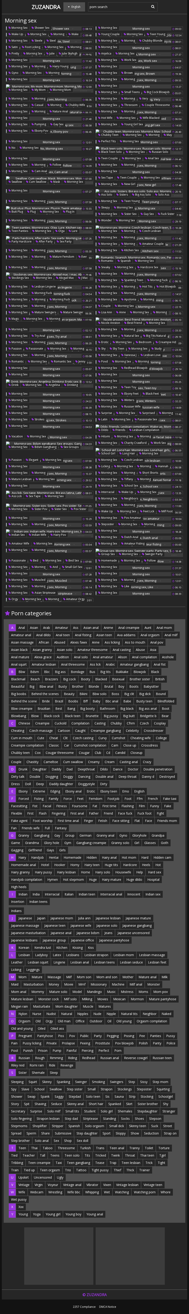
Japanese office (82, 940)
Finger (88, 820)
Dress (15, 784)
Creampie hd (167, 342)
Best (58, 708)
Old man (64, 1021)
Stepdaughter (147, 1111)
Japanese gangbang (137, 925)
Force (67, 798)
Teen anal (116, 1148)
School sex (131, 485)
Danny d (148, 776)
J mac (84, 278)
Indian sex (18, 535)
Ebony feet (131, 394)
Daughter (39, 769)
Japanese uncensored (134, 933)
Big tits (105, 672)
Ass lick (16, 496)
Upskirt (23, 1177)
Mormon (137, 999)
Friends (120, 430)
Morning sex (19, 28)
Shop (68, 1140)
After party (45, 241)
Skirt (129, 1104)
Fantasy (61, 828)
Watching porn (145, 1192)
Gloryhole (139, 835)
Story (15, 1104)
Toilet (149, 1148)
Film (142, 806)
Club (98, 752)
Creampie (42, 723)
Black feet (152, 394)
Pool (14, 1050)
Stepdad (75, 1096)
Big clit (129, 694)
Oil (109, 1021)
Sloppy (121, 1133)
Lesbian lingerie (45, 286)
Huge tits (111, 865)
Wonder (106, 220)
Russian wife (132, 406)
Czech (144, 723)
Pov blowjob (124, 1043)
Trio (68, 1170)
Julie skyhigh (69, 53)
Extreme (39, 791)
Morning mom (61, 90)
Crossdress (149, 745)
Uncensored (43, 1177)
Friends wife (31, 828)
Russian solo (159, 152)
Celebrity (132, 730)
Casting (100, 723)
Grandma (32, 843)
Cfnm (131, 723)
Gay (57, 835)
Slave (25, 1089)
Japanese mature (138, 918)
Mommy (37, 991)
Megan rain (19, 1006)
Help (139, 872)
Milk (165, 977)
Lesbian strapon (96, 955)
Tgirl (162, 1155)
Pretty (15, 53)
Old (38, 1021)
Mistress (127, 991)
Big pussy (111, 716)
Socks (125, 1118)
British (160, 679)
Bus (92, 672)
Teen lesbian (130, 1162)
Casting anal (129, 762)
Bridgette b (148, 716)
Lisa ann (106, 312)
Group (69, 835)
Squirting (163, 1089)
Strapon (106, 1089)
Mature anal (148, 977)
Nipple (111, 1014)
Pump (57, 1050)
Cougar (84, 752)
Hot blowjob (167, 286)
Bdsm (34, 672)
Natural (66, 1014)
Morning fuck (159, 280)
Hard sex (154, 872)
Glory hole (51, 843)
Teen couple (109, 158)
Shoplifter (39, 1126)
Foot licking (32, 47)
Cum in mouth (21, 738)
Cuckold (60, 723)
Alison (122, 657)
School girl (107, 453)
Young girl (53, 1214)
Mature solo (58, 991)
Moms (143, 991)
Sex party (65, 241)
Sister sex (130, 214)
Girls (62, 850)
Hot (158, 865)
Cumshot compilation (90, 745)
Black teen (72, 716)
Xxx (21, 1207)
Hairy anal (109, 857)
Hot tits (147, 286)
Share (45, 1133)
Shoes (139, 1118)
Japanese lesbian (108, 918)
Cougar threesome (60, 752)
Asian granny (42, 649)
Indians (16, 911)
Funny (154, 806)
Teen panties (19, 231)
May (169, 135)
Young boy (73, 1214)
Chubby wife (76, 105)
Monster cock (48, 999)
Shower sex (41, 28)
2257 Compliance (84, 1306)
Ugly (60, 1177)
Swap (31, 1096)
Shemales (125, 1111)
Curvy (102, 738)
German (86, 835)
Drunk (22, 769)
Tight (161, 1162)
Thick (130, 1170)
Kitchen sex (131, 250)
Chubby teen (109, 135)
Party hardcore (21, 241)
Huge (93, 879)
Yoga (37, 1214)
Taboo (48, 1148)
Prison (42, 1050)
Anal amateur (103, 657)
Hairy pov (59, 535)
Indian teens (38, 901)
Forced (23, 798)
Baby (96, 701)
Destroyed (167, 776)
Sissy (144, 1082)
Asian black (19, 649)
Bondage (77, 672)
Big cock (69, 679)
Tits (87, 1155)
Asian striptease (45, 593)
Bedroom (144, 342)
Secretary (18, 1111)
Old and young (22, 1028)
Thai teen (147, 1155)
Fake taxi (169, 798)
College (161, 738)
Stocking (147, 1096)
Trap (112, 1162)
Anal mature (20, 657)
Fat (94, 806)
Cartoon (64, 730)
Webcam (36, 1192)
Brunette (92, 716)
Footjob (113, 798)
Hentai (54, 857)
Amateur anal (21, 635)
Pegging (113, 1036)
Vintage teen (153, 1185)
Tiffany (128, 479)
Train (15, 1170)
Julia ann (84, 918)
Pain (14, 1043)
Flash (43, 813)
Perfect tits (108, 141)
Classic (54, 745)
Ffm (140, 798)
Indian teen (87, 894)
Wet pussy (19, 1199)
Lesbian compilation (145, 430)
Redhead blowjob (136, 368)
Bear (165, 716)
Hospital (153, 879)
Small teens (132, 92)
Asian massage (22, 642)
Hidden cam (162, 857)
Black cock (52, 716)
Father (94, 813)
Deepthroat (86, 769)
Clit (65, 738)
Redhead (88, 1058)
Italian (69, 894)
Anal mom (164, 627)
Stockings (125, 1089)
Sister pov (40, 509)
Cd (108, 752)
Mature (37, 977)
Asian (34, 627)
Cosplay (160, 723)
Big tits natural (155, 336)
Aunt (148, 627)
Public (84, 1036)
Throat (130, 1155)
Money (54, 984)
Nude (97, 1014)
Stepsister (107, 524)
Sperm (31, 1133)
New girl (129, 184)
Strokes (39, 419)
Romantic (106, 261)
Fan (14, 828)
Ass (75, 627)
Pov (72, 1036)
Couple (105, 306)
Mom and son (106, 977)
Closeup (136, 752)
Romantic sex (62, 361)
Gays (50, 850)
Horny (74, 865)
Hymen (52, 879)
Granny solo (120, 843)
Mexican (119, 999)
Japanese (25, 918)
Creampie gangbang (106, 730)
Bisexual (118, 679)
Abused (59, 642)
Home (85, 872)
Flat (137, 820)
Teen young (157, 34)
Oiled (41, 1028)
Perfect (103, 1050)
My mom (40, 90)
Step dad (71, 1118)
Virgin (39, 1185)
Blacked (101, 679)
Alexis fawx (78, 642)
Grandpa (158, 835)
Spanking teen (133, 280)
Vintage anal (72, 1185)
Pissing (129, 1036)
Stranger (168, 1111)
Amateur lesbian (44, 664)
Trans (100, 1148)
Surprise (106, 413)
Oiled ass (57, 1028)
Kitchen (61, 947)
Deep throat (127, 776)
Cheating (17, 730)
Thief (117, 1170)
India (36, 894)
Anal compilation (144, 657)
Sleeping (17, 1082)
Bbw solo (99, 694)
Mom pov (160, 991)
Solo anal (42, 1140)
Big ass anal (148, 708)
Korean (23, 947)
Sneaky (105, 267)
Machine (118, 984)
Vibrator (92, 1185)
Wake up (17, 34)
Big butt (129, 716)
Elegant (33, 460)
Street (167, 1126)
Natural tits (129, 1014)
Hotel (45, 865)
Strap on (170, 1133)
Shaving (40, 1104)
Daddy (56, 769)
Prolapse (68, 1043)
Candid (120, 752)
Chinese (24, 723)
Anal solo (81, 657)
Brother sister (140, 679)
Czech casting (83, 738)
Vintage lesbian (127, 1185)
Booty (85, 679)
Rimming (56, 1058)
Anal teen (63, 635)
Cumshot (118, 738)
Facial (47, 806)
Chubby (116, 723)
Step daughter (87, 1133)
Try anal (39, 336)
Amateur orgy (75, 599)
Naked (166, 1014)
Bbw (21, 672)
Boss (115, 694)
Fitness (61, 806)
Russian (24, 1058)
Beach (35, 679)
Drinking (72, 385)
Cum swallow (37, 182)
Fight (160, 813)
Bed (35, 560)
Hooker (59, 865)
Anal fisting (83, 635)
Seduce (56, 1104)
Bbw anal (46, 686)
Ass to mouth (135, 642)
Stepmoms (19, 1126)
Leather (17, 962)
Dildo (104, 430)
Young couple (110, 34)
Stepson (155, 1118)
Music (111, 991)
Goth (164, 843)
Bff (85, 701)
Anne (122, 312)
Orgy (14, 599)
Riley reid (17, 1065)
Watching (122, 1192)
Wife (21, 1192)
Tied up (29, 1170)
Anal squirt (19, 664)
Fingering (58, 813)
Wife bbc (73, 1192)
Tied (14, 1155)
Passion (16, 349)
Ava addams (126, 635)
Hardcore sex (149, 267)
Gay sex (58, 124)
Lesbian (24, 955)
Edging (55, 791)
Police (170, 1043)
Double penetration (157, 769)
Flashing (127, 806)
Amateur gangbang (134, 664)
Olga (61, 231)
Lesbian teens (104, 962)
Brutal (108, 686)
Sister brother (148, 1104)
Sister (22, 1072)
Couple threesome (157, 105)
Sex (56, 1140)
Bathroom (107, 708)
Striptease (90, 1118)
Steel (52, 41)
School (39, 1089)
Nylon (22, 1014)
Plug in (69, 212)
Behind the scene (24, 701)
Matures (104, 1006)
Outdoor (96, 1021)
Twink (115, 1155)
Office (80, 1021)
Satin (14, 47)
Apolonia (130, 299)
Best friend (134, 323)
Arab (46, 627)
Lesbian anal (79, 962)
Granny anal (105, 835)
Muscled (39, 580)
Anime (108, 627)
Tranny (134, 1148)
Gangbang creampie (91, 843)
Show (135, 1133)
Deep (40, 784)
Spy (13, 1089)
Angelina (54, 385)
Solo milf (53, 1111)
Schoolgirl (165, 1096)
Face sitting (120, 820)
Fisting (39, 798)
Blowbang (18, 716)
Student (90, 1111)
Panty (157, 1043)
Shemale (38, 1072)
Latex (57, 955)
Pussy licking (32, 1043)
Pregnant (25, 1036)
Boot (165, 708)
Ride (52, 1065)
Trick (149, 1162)
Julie (52, 53)
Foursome (79, 806)
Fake (167, 806)
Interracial (107, 492)
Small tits (72, 1111)
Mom (22, 977)
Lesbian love (152, 355)
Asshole (168, 657)
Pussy (170, 1036)
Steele (38, 41)
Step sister (75, 1089)
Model (77, 991)
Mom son (84, 977)
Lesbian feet (157, 962)
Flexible (16, 813)
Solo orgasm (94, 1126)
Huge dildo (134, 879)
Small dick (116, 1126)
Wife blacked (150, 118)
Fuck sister (167, 214)
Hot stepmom (73, 879)
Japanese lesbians (24, 940)
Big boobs (18, 694)
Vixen (107, 1185)
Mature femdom (63, 257)
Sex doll (82, 1140)
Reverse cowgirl (136, 1058)
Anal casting (122, 649)
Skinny (47, 1082)
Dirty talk (17, 776)
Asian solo (64, 649)
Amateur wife (20, 543)
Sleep (54, 1072)
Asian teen (104, 635)
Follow (56, 165)
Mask (56, 182)
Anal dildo (43, 635)
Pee (142, 1036)
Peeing (85, 1043)
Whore (166, 1192)
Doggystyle (86, 784)
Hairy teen (92, 865)
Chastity (32, 762)
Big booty (87, 708)
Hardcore (130, 865)
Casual (38, 105)
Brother (77, 686)
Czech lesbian (151, 231)
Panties (155, 1036)
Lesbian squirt (38, 962)
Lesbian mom (123, 955)
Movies (102, 999)
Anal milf (171, 635)
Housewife (123, 872)
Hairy (22, 857)
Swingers (116, 1082)
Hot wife (106, 118)
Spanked (114, 1104)
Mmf (82, 984)
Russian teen (162, 1058)
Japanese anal (61, 933)
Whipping (92, 1192)
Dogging (51, 776)
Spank (45, 1096)
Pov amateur (132, 518)
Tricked (100, 1155)
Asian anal (91, 627)
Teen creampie (39, 1162)
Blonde (94, 686)
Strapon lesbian (48, 1118)
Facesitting (19, 806)
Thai (34, 1148)
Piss (61, 1036)
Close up (129, 745)
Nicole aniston (110, 323)
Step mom (160, 1082)
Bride (46, 701)
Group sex (107, 554)
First (30, 813)
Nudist (51, 1014)
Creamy (94, 762)
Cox (38, 752)
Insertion (17, 901)
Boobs (73, 701)
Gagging (17, 850)
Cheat (53, 738)
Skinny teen (137, 1126)
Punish (28, 1050)
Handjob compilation (26, 879)
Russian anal (109, 1058)
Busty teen (144, 701)
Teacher (29, 1155)
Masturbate (41, 1006)
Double (35, 776)
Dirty (103, 784)
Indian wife (38, 535)
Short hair (96, 1104)
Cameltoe (51, 762)
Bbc (47, 672)
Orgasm (24, 1021)
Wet (107, 1192)
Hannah (162, 466)
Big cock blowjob (158, 92)
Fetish (102, 820)
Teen (22, 1148)
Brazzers (51, 679)
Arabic (110, 664)
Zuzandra (46, 7)
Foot (128, 798)
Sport (107, 1133)
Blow (35, 716)
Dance (118, 769)
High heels (19, 887)
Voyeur (53, 1185)
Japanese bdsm (88, 933)
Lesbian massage (152, 955)
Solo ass (163, 195)
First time (109, 806)
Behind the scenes (45, 694)
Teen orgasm (50, 1170)
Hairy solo (102, 872)
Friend (108, 813)
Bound (161, 694)
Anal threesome (73, 664)
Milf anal (136, 984)
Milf (69, 977)
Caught (80, 730)
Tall (42, 1155)
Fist (35, 806)
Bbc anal (111, 701)
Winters (129, 400)
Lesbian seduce (131, 962)
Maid (14, 984)
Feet (80, 798)
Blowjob (139, 672)
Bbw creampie (21, 708)
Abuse (140, 649)
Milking (87, 999)
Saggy (59, 1096)
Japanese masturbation (28, 933)
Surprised (148, 413)
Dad (69, 769)
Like (126, 586)
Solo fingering (21, 1118)
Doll (28, 784)
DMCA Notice (107, 1306)
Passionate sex (147, 419)
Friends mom (167, 820)
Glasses (150, 843)
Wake (75, 34)
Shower (16, 1096)
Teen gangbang (78, 1162)
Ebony (23, 791)
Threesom (131, 105)
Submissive (63, 1133)
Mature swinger (72, 312)
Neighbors (131, 498)
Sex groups (71, 447)
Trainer (144, 1170)
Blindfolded (165, 701)
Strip (132, 1096)
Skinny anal (75, 1104)
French (153, 798)
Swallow (16, 182)
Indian (22, 894)
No (13, 148)
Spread (16, 1133)
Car (66, 745)
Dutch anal (131, 537)
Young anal (94, 1214)
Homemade (108, 560)
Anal (21, 627)
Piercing (87, 1050)
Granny (23, 835)
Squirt (33, 1082)
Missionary (99, 984)
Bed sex (73, 560)
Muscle (88, 1006)
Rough (40, 1058)
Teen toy (130, 387)
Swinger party (153, 554)
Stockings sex (20, 278)
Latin (103, 419)
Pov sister (79, 509)
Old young (124, 1021)
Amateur (61, 627)
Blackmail (18, 679)
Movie (68, 984)
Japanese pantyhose (114, 940)
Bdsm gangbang (45, 447)
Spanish (125, 261)
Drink (14, 385)
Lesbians (72, 955)
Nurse (36, 1014)
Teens (54, 1155)
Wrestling (55, 1192)
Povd (104, 361)
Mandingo (94, 991)
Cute (40, 738)
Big (32, 686)
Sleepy (105, 207)
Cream (110, 762)
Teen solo (72, 1155)
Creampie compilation (27, 745)
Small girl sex (73, 567)
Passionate (35, 349)
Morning (58, 34)
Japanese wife (81, 925)
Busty (62, 686)
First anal (77, 813)
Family (53, 798)
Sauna (119, 1096)
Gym (67, 843)
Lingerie (59, 962)
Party (98, 1036)
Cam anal (40, 171)
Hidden (91, 857)
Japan (41, 918)
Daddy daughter (61, 784)
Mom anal (18, 991)
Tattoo (81, 1170)
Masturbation (34, 984)
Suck (154, 1126)
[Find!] (152, 6)
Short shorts (150, 473)
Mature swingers (45, 312)
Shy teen (118, 349)
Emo (125, 791)
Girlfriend (35, 850)
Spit (27, 1104)
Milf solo (70, 999)
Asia (153, 649)
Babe (127, 701)
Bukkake (122, 672)
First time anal (68, 820)
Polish (143, 1043)
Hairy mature (111, 879)
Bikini (83, 694)
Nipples (82, 1014)
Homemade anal (23, 865)
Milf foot (167, 511)
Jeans (108, 933)
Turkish (85, 1148)
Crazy (147, 762)
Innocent (133, 894)
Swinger (81, 1082)
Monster (153, 984)
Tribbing (17, 1162)
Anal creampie (128, 627)
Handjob (37, 857)
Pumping (40, 124)
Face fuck (125, 813)
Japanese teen (54, 925)
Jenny (81, 361)
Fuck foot (144, 813)
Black (155, 672)
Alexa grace (43, 657)
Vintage (24, 1185)
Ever (84, 257)
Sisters (123, 195)
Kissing (77, 947)
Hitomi (105, 436)
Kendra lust (42, 947)
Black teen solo (111, 152)
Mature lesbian (21, 479)
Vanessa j (130, 355)
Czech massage (41, 730)
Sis (107, 1096)
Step (131, 1082)
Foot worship (43, 820)
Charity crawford (135, 443)
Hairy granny (20, 872)
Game (15, 843)
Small (92, 1089)
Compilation (80, 723)
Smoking (98, 1082)
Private (51, 1043)
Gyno (14, 73)
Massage (54, 977)
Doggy (68, 776)
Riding (72, 1058)
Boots (134, 686)
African (44, 642)
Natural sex (131, 336)
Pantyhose (45, 1036)
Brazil (59, 701)
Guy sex (148, 214)
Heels (146, 865)
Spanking (63, 1082)
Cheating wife (140, 738)
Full (47, 828)
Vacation (17, 436)
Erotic (104, 342)
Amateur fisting (134, 543)
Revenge (66, 1065)
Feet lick (148, 511)
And (55, 567)
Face (148, 820)
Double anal (104, 776)
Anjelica (105, 53)
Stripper (57, 1126)
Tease (99, 1162)
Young (23, 1214)
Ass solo (106, 195)
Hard (144, 857)
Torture (164, 1148)
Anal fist (160, 664)
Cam (114, 745)
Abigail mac (66, 278)
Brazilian (44, 708)
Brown (128, 73)
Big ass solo (142, 195)
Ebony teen (108, 791)
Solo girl (107, 1111)
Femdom (95, 798)
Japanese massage (25, 925)
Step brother (20, 1140)
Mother (127, 977)
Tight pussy (100, 1170)
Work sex (130, 60)
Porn (117, 1050)
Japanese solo (106, 925)
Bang (71, 708)
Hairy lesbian (66, 872)
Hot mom (129, 857)
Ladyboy (41, 955)
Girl (136, 843)
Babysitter (151, 686)
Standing (109, 1118)
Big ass (60, 672)
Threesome (66, 1148)
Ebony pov (41, 131)
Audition (63, 657)
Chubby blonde (152, 41)
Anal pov (156, 642)
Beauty (69, 694)
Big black (127, 708)
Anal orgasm (150, 635)
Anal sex (153, 158)
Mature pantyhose (162, 999)
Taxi (59, 1162)
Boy (121, 686)
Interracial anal (111, 894)
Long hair (128, 453)
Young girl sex (133, 124)
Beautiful (17, 686)
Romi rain (37, 1065)
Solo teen (93, 1096)
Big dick (145, 694)
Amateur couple (153, 244)
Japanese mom (61, 918)
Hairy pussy (43, 872)
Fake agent (19, 820)
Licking (105, 466)
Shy (103, 349)
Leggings (33, 969)
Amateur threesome (92, 649)
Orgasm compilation (152, 1021)
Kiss (91, 947)
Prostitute (102, 1043)
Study (158, 349)
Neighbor (150, 1014)
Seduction (151, 1133)
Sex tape (106, 178)
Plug (33, 212)
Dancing (84, 776)
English (139, 791)
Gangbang (41, 835)
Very (145, 98)
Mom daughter (66, 1006)
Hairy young (60, 66)
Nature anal (60, 111)
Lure (74, 231)
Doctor (133, 769)
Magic (15, 319)
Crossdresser (153, 730)
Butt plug (17, 212)
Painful (71, 1050)
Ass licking (112, 642)
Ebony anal (73, 791)
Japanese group (54, 940)
